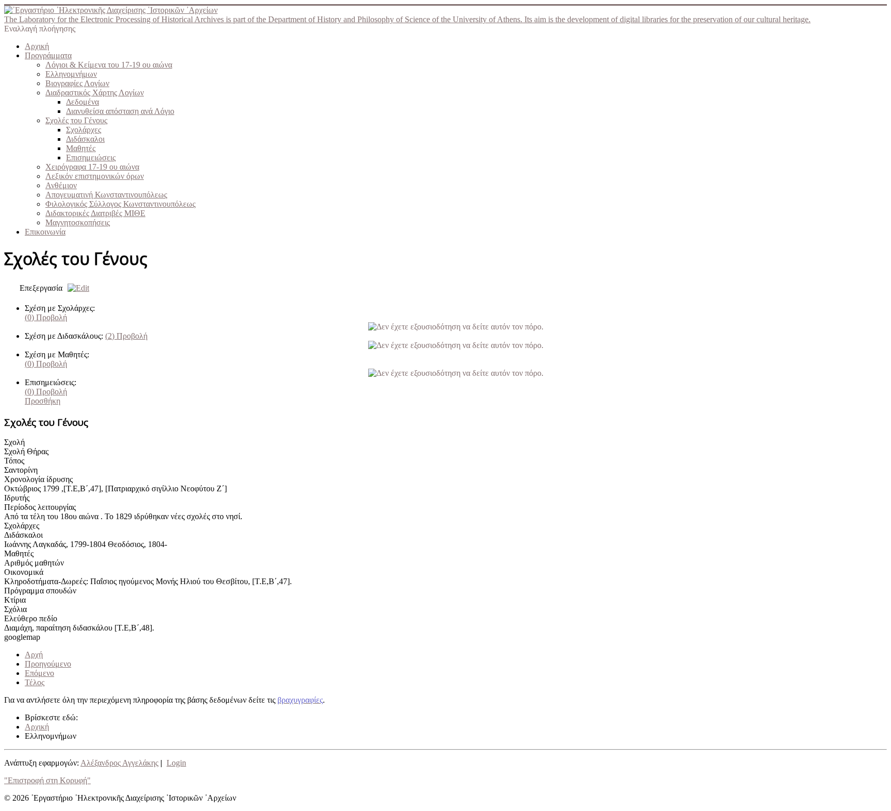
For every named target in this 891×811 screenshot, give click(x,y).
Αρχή (34, 654)
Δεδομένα (82, 101)
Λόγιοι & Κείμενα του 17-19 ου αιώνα (108, 64)
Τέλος (34, 682)
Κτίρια (15, 599)
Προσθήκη (42, 400)
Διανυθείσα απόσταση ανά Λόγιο (120, 111)
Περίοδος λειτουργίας (40, 507)
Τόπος (14, 460)
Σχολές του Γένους (76, 120)
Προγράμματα (48, 55)
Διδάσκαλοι (85, 139)
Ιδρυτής (16, 497)
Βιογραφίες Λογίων (77, 83)
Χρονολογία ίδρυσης (38, 479)
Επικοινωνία (45, 231)
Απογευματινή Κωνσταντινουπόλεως (106, 194)
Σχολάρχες (83, 129)
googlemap (22, 637)
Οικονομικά (23, 572)
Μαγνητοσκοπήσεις (77, 222)
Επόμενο (39, 673)
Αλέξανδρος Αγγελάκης (119, 762)
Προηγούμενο (48, 663)
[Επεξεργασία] (75, 288)
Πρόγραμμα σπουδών (40, 590)
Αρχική (37, 46)
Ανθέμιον (61, 185)
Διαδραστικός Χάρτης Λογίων (94, 92)
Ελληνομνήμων (71, 74)
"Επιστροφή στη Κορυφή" (47, 780)
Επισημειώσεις (91, 157)
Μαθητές (80, 148)
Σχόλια (15, 609)
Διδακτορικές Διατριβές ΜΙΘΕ (95, 213)
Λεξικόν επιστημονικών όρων (94, 176)
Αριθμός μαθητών (34, 562)
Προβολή (46, 317)
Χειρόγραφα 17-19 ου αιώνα (92, 166)
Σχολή (14, 442)
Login (176, 762)
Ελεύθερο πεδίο (30, 618)
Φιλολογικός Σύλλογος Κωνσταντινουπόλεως (120, 204)
